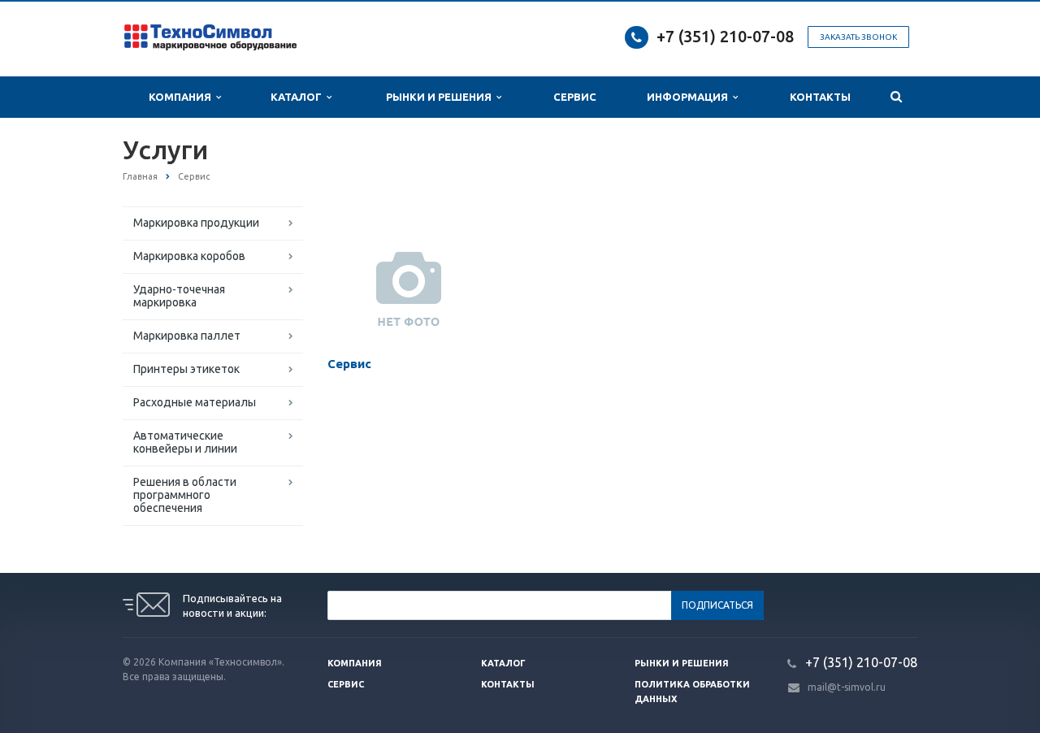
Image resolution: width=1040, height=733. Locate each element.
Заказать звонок (858, 37)
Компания (182, 96)
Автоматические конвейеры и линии (185, 442)
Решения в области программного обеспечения (184, 494)
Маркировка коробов (189, 255)
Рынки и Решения (441, 96)
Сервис (574, 96)
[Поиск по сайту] (896, 97)
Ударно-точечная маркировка (179, 296)
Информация (690, 96)
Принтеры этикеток (186, 368)
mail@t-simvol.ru (847, 687)
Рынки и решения (682, 663)
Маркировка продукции (196, 222)
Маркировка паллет (186, 335)
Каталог (299, 96)
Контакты (820, 96)
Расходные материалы (194, 402)
